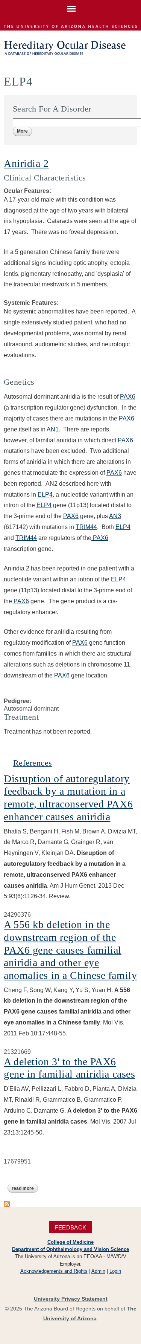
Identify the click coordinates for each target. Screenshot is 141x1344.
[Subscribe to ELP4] (7, 1203)
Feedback (70, 1227)
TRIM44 (86, 527)
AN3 (115, 516)
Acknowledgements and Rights (54, 1271)
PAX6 (127, 396)
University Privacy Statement (71, 1299)
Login (115, 1271)
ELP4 (45, 494)
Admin (98, 1271)
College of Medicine (70, 1242)
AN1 (53, 429)
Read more (25, 1188)
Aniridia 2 (26, 163)
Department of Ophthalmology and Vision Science (70, 1249)
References (32, 763)
